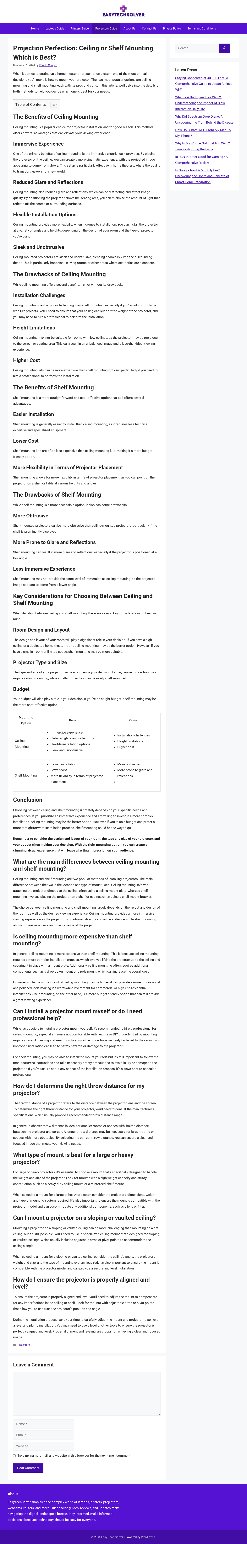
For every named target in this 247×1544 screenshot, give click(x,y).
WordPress (148, 1537)
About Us (129, 28)
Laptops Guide (55, 28)
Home (35, 28)
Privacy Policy (172, 28)
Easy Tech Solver (112, 1537)
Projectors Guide (106, 28)
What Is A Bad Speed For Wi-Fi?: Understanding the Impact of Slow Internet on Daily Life (200, 103)
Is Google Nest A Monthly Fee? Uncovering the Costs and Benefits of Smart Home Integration (202, 176)
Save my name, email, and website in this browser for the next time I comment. (74, 1455)
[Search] (224, 48)
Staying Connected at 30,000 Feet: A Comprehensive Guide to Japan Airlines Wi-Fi (203, 84)
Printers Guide (80, 28)
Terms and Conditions (202, 28)
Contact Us (149, 28)
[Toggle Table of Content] (52, 104)
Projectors (24, 1345)
